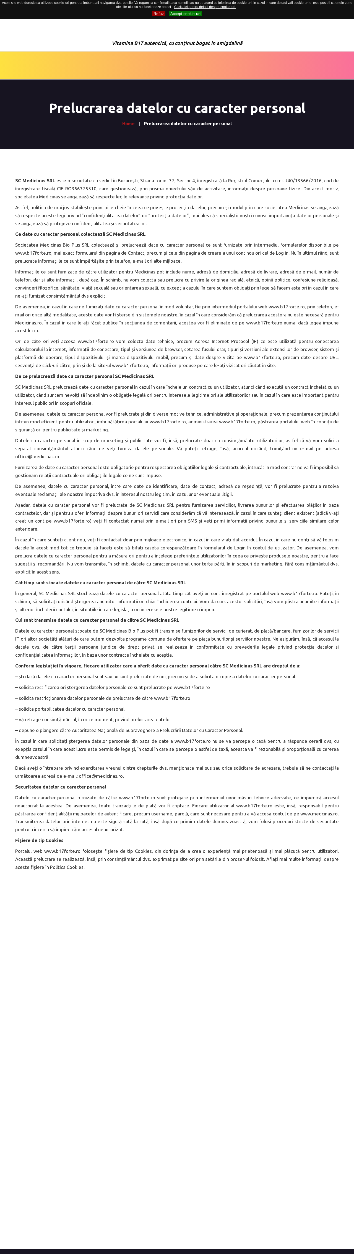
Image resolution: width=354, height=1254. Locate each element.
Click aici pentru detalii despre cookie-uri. (205, 7)
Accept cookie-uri (185, 13)
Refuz (158, 13)
